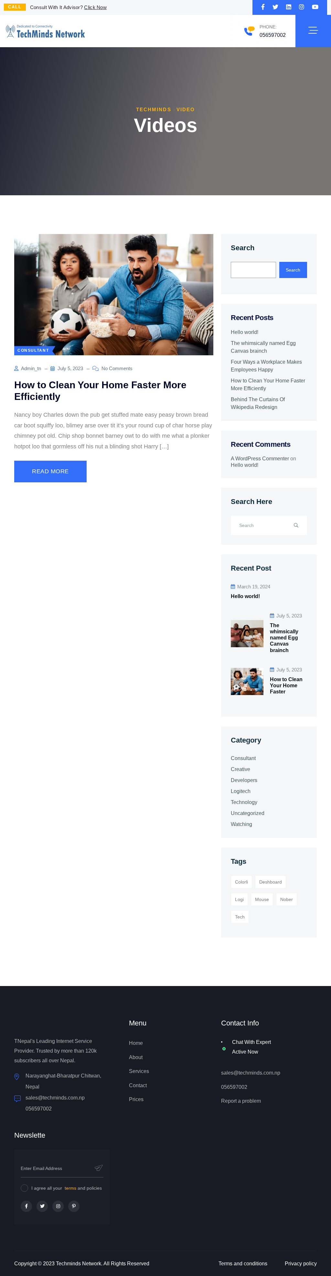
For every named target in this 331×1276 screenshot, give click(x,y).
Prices (136, 1099)
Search (242, 248)
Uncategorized (247, 813)
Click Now (95, 7)
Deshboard (270, 882)
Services (139, 1071)
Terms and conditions (243, 1263)
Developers (244, 780)
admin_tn (30, 368)
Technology (244, 802)
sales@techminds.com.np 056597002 (55, 1103)
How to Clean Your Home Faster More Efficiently (268, 384)
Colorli (241, 882)
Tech (240, 916)
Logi (239, 899)
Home (136, 1043)
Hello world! (244, 332)
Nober (286, 899)
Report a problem (241, 1101)
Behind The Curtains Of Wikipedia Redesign (258, 403)
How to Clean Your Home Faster (286, 685)
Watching (241, 824)
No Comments (116, 368)
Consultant (243, 758)
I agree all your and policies (66, 1188)
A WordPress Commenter (260, 458)
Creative (240, 769)
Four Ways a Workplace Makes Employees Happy (266, 365)
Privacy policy (301, 1263)
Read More (50, 471)
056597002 (273, 35)
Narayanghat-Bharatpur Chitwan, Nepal (63, 1081)
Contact (138, 1085)
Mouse (262, 899)
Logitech (241, 791)
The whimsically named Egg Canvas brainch (263, 347)
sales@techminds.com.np (250, 1073)
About (136, 1057)
